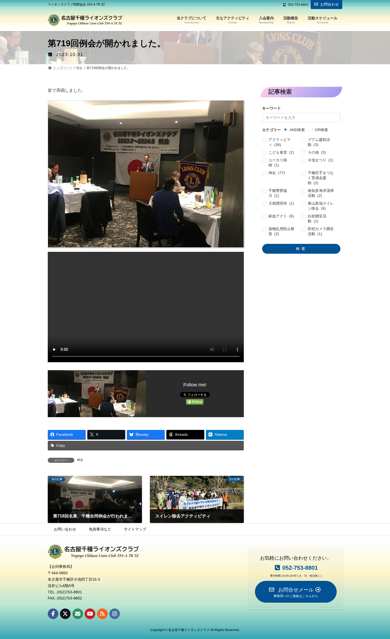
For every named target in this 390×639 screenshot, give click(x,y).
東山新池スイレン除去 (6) (321, 206)
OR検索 (321, 130)
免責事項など (100, 529)
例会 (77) (277, 173)
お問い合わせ (65, 529)
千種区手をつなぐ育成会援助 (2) (321, 178)
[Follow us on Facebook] (53, 613)
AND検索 (297, 130)
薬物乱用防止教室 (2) (282, 231)
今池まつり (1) (320, 160)
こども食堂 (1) (281, 152)
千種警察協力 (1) (278, 193)
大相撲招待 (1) (281, 203)
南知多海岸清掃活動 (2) (321, 193)
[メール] (77, 613)
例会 (80, 460)
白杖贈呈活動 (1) (317, 218)
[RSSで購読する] (102, 613)
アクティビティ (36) (280, 142)
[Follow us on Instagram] (114, 613)
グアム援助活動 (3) (319, 142)
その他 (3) (317, 152)
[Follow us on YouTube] (90, 613)
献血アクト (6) (281, 216)
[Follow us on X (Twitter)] (65, 613)
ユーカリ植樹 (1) (278, 162)
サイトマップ (135, 529)
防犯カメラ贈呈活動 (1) (321, 231)
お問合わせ (329, 4)
